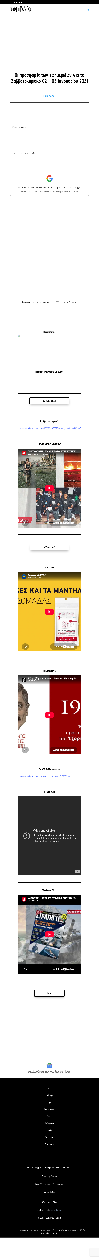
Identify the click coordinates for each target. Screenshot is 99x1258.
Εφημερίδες (49, 95)
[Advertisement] (49, 39)
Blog (49, 993)
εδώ (80, 1230)
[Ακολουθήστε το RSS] (60, 1158)
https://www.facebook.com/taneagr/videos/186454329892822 (45, 776)
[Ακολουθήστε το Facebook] (39, 1158)
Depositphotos (56, 1210)
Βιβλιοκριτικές (49, 547)
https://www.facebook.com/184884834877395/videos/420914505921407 (49, 428)
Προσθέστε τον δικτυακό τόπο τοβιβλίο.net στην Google (49, 187)
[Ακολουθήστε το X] (44, 1158)
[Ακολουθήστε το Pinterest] (55, 1158)
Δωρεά (49, 1102)
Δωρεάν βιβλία (49, 400)
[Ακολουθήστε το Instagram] (49, 1158)
